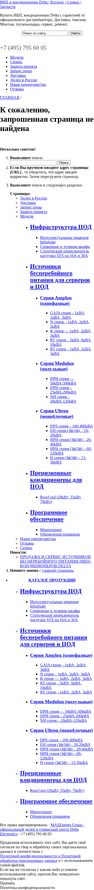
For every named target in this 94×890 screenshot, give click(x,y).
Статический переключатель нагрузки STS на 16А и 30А (64, 253)
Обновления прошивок (60, 534)
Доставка (18, 75)
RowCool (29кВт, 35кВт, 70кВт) (57, 790)
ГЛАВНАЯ (9, 97)
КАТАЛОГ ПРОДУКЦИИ (52, 580)
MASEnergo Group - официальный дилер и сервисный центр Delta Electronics (42, 829)
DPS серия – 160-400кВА (71, 426)
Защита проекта (23, 66)
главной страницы (58, 570)
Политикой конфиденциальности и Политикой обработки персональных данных (40, 858)
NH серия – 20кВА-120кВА (63, 399)
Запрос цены (21, 71)
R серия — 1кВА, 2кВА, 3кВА (66, 678)
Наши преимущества (28, 84)
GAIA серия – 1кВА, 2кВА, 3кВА (67, 315)
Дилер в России (23, 80)
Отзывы (17, 89)
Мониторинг (51, 530)
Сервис (16, 62)
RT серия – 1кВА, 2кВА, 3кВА (66, 692)
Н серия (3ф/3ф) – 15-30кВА (64, 762)
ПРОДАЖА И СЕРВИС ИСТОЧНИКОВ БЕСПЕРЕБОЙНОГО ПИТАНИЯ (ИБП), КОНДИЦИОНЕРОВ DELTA (55, 561)
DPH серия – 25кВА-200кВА (63, 390)
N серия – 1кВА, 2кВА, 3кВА (65, 674)
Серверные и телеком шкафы (65, 246)
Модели (17, 57)
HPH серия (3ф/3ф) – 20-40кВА (66, 749)
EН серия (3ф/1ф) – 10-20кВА (65, 744)
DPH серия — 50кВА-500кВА (63, 380)
